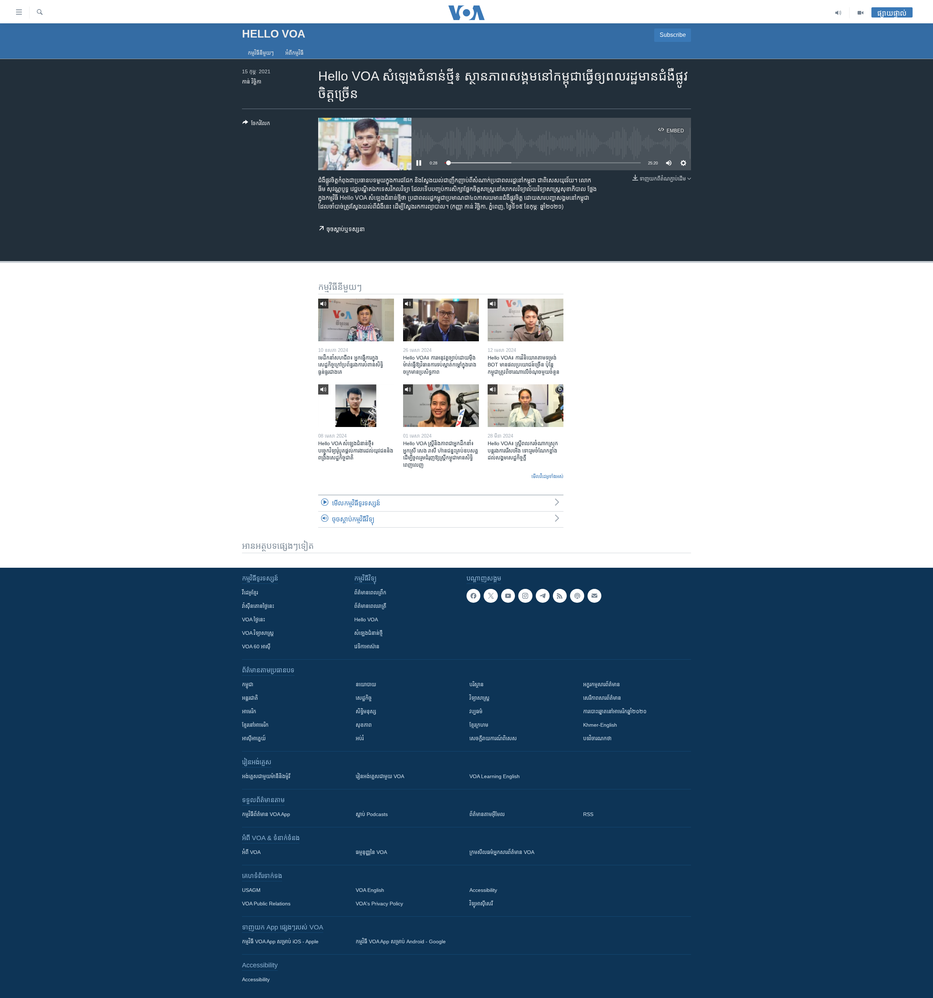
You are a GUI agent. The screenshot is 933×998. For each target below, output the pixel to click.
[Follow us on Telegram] (543, 596)
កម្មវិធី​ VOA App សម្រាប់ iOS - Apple (280, 941)
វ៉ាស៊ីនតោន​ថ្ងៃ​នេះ (258, 606)
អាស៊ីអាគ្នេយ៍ (254, 738)
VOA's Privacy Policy (379, 903)
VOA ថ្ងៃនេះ (253, 619)
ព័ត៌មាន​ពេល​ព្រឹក (370, 592)
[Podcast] (577, 596)
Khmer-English (600, 725)
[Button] (256, 124)
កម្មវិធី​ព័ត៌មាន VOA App (266, 814)
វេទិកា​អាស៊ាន (366, 646)
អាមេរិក (249, 711)
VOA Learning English (494, 776)
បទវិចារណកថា (597, 738)
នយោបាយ (366, 684)
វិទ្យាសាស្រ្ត (479, 698)
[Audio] (838, 12)
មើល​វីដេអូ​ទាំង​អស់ (547, 476)
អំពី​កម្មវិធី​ (294, 53)
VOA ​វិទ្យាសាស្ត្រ (258, 633)
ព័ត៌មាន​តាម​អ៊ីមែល (487, 814)
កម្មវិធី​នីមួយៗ (261, 53)
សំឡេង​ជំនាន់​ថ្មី (368, 633)
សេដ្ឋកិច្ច (364, 698)
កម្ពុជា (247, 684)
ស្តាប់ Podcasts (372, 814)
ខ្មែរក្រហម (478, 725)
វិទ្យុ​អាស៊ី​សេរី (481, 903)
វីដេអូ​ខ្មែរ (250, 592)
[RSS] (560, 596)
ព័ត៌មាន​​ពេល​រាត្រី (370, 606)
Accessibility (483, 890)
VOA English (370, 890)
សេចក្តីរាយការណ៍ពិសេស (493, 738)
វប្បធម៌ (476, 711)
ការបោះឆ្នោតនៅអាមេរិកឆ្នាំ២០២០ (615, 711)
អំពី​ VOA (251, 852)
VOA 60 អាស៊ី (256, 646)
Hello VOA (366, 619)
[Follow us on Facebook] (473, 596)
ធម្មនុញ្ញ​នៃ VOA (371, 852)
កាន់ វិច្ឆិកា (251, 82)
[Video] (860, 12)
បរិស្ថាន (476, 684)
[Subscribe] (594, 596)
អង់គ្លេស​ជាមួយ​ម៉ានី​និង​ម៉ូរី (266, 776)
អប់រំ (360, 738)
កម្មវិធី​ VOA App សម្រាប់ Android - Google (401, 941)
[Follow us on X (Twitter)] (490, 596)
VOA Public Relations (266, 903)
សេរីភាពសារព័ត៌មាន (602, 698)
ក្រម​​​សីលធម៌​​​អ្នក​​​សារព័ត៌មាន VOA (501, 852)
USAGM (251, 890)
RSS (588, 814)
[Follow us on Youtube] (508, 596)
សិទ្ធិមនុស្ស (366, 711)
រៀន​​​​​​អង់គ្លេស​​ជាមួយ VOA (380, 776)
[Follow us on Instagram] (525, 596)
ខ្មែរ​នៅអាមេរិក (255, 725)
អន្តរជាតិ (250, 698)
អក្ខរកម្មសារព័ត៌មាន (601, 684)
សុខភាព (364, 725)
